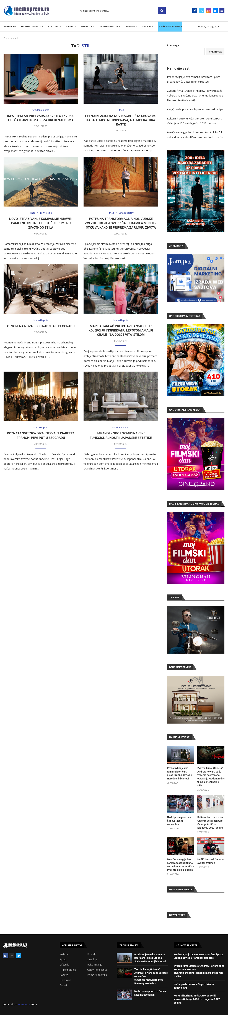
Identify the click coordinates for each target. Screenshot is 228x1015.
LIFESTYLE (86, 26)
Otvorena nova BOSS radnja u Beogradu (41, 326)
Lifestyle (64, 964)
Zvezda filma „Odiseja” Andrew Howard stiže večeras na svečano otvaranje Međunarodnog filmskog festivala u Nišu (195, 95)
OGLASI (146, 26)
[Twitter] (201, 10)
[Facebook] (194, 10)
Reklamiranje (94, 964)
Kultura (64, 954)
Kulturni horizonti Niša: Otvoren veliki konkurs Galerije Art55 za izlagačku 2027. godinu (210, 822)
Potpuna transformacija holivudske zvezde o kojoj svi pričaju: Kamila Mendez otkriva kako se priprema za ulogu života (121, 223)
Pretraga (162, 10)
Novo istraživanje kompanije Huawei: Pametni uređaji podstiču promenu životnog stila (40, 223)
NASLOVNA (10, 26)
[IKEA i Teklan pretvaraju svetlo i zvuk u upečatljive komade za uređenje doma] (41, 79)
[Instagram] (208, 10)
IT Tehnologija (68, 970)
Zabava (64, 975)
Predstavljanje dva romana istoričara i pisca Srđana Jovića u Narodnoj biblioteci (179, 773)
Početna (8, 38)
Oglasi (63, 985)
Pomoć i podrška (97, 975)
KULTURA (53, 26)
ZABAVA (130, 26)
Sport (63, 959)
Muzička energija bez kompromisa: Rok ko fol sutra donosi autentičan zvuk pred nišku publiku (180, 864)
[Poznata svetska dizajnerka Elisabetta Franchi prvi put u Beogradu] (41, 396)
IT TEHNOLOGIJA (109, 26)
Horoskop (65, 980)
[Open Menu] (221, 10)
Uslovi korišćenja (97, 970)
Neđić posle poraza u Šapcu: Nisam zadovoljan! (195, 109)
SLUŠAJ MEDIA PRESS (170, 26)
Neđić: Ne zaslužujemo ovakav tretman (210, 861)
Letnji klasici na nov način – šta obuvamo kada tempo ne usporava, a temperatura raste (120, 120)
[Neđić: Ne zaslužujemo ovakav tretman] (210, 846)
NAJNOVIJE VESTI (31, 26)
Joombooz (23, 1004)
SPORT (69, 26)
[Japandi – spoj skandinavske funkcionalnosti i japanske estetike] (121, 396)
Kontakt (91, 954)
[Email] (215, 10)
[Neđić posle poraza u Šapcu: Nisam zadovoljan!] (180, 804)
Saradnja (92, 959)
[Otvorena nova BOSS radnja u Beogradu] (41, 289)
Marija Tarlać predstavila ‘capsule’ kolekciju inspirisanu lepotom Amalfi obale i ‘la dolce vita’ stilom (121, 330)
